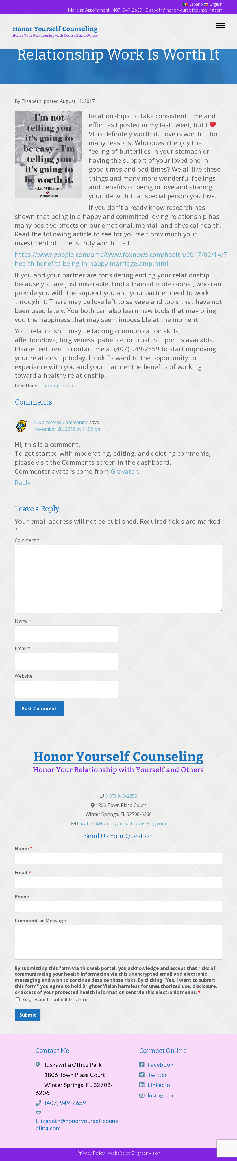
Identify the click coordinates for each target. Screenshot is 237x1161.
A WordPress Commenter (60, 422)
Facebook (159, 1064)
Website (23, 676)
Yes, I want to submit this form (56, 1000)
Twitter (156, 1074)
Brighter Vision (146, 1153)
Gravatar (124, 471)
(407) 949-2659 (127, 9)
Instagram (159, 1095)
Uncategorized (57, 385)
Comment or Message (40, 921)
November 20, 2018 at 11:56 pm (67, 429)
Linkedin (158, 1084)
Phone (22, 897)
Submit (27, 1015)
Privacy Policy (91, 1153)
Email (22, 648)
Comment (27, 540)
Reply (23, 482)
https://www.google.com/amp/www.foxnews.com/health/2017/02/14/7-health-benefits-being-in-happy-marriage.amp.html (122, 259)
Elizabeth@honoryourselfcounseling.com (183, 9)
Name (23, 621)
